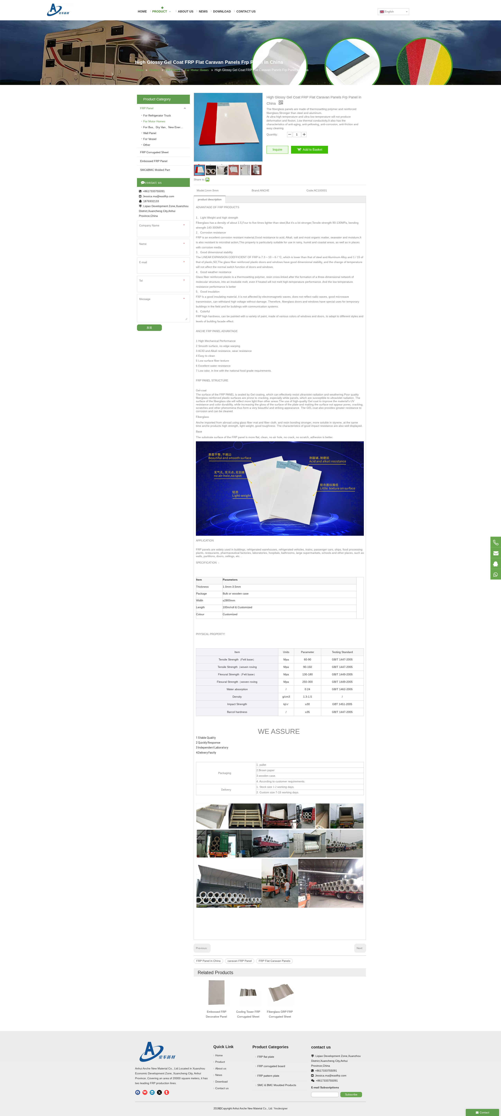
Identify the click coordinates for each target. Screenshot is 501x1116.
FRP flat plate (265, 1056)
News (218, 1074)
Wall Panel (149, 133)
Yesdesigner (280, 1108)
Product (220, 1061)
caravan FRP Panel (240, 960)
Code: (310, 190)
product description (210, 199)
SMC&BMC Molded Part (155, 169)
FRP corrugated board (271, 1066)
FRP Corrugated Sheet (154, 152)
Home (219, 1055)
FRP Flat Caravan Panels (274, 960)
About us (220, 1068)
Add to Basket (312, 149)
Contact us (222, 1088)
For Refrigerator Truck (157, 115)
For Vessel (149, 139)
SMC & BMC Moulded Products (276, 1085)
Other (146, 144)
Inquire (277, 149)
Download (221, 1081)
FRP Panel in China (208, 960)
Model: (201, 190)
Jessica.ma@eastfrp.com (158, 196)
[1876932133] (495, 563)
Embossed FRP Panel (153, 161)
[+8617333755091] (495, 542)
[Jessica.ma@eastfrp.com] (495, 553)
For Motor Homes (154, 121)
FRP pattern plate (268, 1075)
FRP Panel (146, 108)
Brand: (256, 190)
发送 (149, 327)
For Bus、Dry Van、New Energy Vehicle (166, 127)
